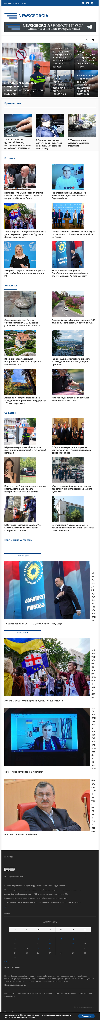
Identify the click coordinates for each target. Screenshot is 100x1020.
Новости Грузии (11, 1012)
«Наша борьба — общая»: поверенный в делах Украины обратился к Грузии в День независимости (25, 234)
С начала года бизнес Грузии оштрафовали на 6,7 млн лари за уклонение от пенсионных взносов (62, 57)
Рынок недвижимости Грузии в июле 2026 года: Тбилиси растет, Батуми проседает (71, 361)
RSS (5, 907)
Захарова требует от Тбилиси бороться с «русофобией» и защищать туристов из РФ (25, 273)
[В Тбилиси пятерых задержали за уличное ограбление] (50, 125)
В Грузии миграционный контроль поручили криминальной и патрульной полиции (23, 88)
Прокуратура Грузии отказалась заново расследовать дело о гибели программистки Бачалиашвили (25, 489)
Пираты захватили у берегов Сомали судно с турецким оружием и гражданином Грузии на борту (81, 143)
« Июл (6, 961)
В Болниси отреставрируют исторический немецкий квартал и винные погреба (22, 361)
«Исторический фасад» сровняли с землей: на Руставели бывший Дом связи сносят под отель (73, 527)
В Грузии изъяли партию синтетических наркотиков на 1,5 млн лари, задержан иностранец (18, 144)
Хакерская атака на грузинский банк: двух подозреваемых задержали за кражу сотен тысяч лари (86, 84)
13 (50, 944)
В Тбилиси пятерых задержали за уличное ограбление (47, 143)
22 (73, 948)
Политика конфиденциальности (84, 1007)
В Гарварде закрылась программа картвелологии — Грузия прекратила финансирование (71, 450)
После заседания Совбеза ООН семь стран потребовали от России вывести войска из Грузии (73, 234)
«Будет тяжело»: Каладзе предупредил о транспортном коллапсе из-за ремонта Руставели (72, 489)
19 (38, 948)
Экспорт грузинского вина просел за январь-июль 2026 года (70, 399)
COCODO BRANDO (73, 1012)
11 (27, 944)
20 (50, 948)
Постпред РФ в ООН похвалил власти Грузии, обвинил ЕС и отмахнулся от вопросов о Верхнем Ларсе (23, 195)
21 (61, 948)
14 (61, 944)
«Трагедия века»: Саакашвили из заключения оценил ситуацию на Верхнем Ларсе (69, 195)
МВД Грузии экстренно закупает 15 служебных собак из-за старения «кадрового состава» (22, 527)
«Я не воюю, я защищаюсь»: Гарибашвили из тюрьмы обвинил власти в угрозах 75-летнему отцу (70, 273)
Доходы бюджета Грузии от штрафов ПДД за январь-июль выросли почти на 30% (86, 59)
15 (73, 944)
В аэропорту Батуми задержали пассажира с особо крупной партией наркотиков (61, 84)
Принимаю (86, 1016)
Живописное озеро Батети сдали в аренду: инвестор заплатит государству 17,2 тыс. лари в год (25, 400)
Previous (90, 103)
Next (93, 103)
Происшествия (12, 103)
